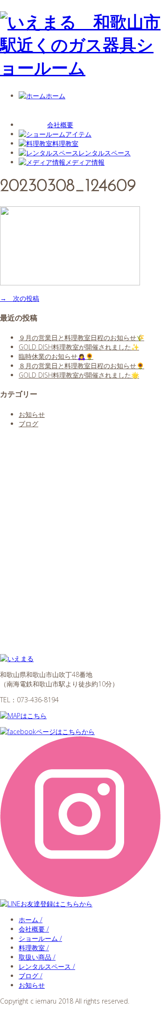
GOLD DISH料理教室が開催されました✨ (79, 346)
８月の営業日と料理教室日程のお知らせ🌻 (81, 365)
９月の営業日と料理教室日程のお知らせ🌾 (81, 337)
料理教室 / (34, 947)
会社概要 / (34, 929)
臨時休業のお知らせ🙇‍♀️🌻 (56, 356)
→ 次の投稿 (19, 298)
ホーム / (30, 919)
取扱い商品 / (37, 957)
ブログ (28, 423)
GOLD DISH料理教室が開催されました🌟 (79, 375)
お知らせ (32, 414)
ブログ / (30, 975)
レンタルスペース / (47, 966)
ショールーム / (40, 938)
